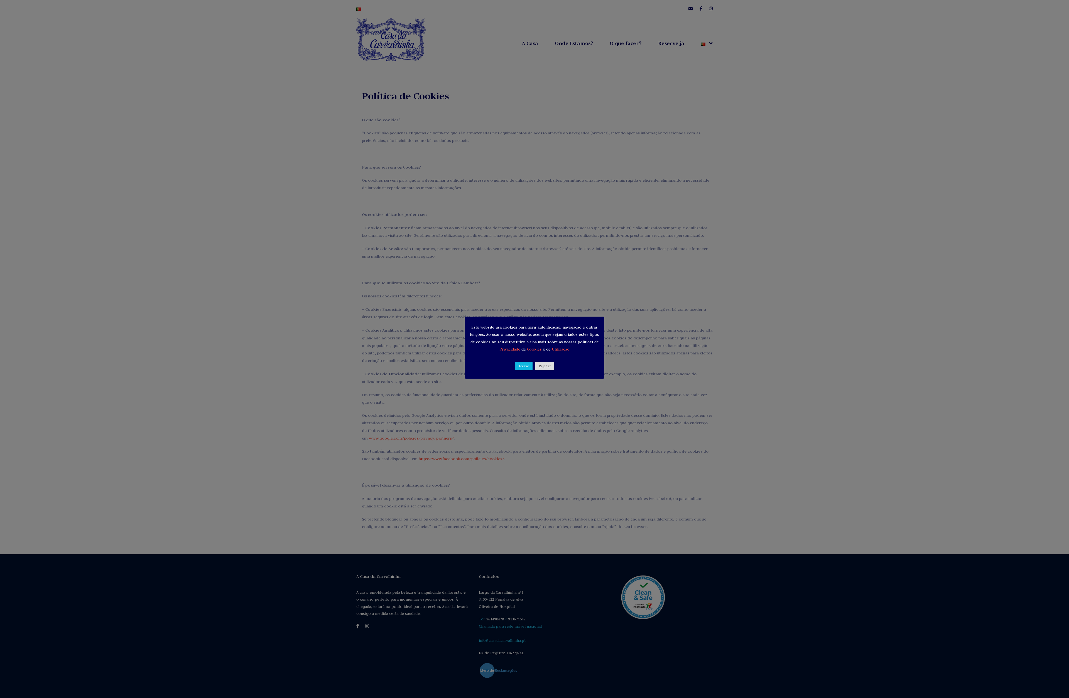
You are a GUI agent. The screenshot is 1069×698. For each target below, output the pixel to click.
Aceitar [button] (523, 366)
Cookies (535, 349)
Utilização (561, 349)
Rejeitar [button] (545, 366)
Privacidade (510, 349)
